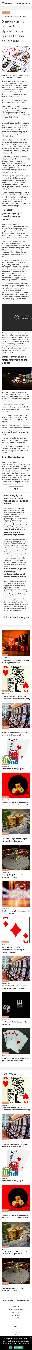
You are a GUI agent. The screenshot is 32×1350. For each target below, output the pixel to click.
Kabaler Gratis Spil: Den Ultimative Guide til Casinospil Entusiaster (15, 987)
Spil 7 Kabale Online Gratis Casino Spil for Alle (15, 1023)
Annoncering (16, 1332)
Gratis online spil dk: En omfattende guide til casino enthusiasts (15, 1059)
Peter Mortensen (21, 16)
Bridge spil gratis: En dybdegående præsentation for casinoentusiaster (15, 803)
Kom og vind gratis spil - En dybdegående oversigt (12, 876)
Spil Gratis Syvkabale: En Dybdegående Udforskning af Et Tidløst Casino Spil (14, 949)
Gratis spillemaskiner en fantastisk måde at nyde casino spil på (15, 733)
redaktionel (6, 13)
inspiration (5, 655)
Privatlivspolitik (18, 1347)
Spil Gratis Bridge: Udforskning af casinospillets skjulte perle (14, 840)
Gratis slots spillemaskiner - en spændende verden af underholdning (16, 697)
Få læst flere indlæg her (16, 617)
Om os (16, 1335)
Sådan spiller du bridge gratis (13, 769)
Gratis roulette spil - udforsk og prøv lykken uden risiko (16, 912)
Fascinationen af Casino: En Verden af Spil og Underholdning (15, 661)
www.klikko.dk (17, 1318)
